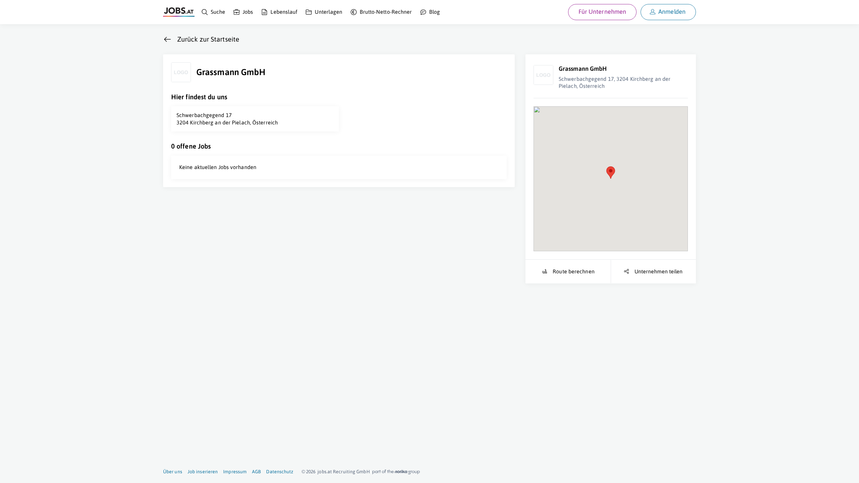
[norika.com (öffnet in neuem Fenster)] (396, 472)
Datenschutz (279, 471)
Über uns (172, 471)
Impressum (235, 471)
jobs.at (324, 471)
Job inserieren (203, 471)
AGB (256, 471)
